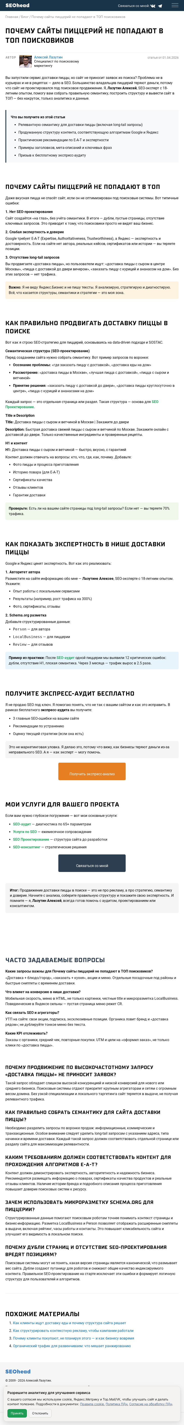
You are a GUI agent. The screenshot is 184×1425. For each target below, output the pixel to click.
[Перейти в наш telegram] (160, 6)
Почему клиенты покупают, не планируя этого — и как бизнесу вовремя (73, 1338)
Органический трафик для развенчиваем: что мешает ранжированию (72, 1346)
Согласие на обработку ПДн (150, 1404)
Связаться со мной (92, 866)
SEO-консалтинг (26, 847)
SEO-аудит (65, 658)
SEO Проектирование (31, 839)
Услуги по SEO (25, 832)
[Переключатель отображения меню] (175, 5)
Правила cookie (92, 1404)
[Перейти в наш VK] (153, 6)
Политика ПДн (116, 1404)
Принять (17, 1413)
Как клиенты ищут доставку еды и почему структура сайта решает (69, 1323)
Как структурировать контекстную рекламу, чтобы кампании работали (73, 1331)
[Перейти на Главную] (17, 5)
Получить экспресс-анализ (92, 774)
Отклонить (40, 1413)
